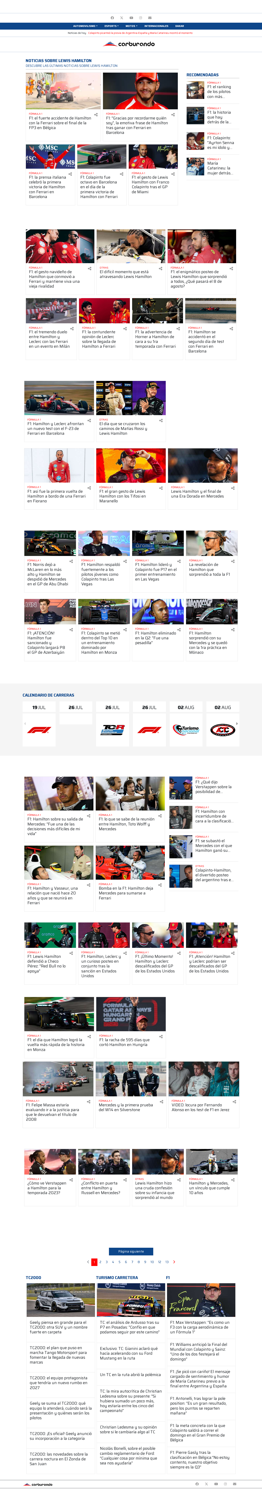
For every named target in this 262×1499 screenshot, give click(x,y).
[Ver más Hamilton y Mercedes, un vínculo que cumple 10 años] (212, 1161)
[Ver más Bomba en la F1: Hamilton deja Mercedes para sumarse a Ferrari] (130, 863)
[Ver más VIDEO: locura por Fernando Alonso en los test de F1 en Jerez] (204, 1079)
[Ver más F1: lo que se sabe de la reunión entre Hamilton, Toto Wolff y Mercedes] (130, 794)
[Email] (150, 18)
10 (152, 1261)
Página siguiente (131, 1251)
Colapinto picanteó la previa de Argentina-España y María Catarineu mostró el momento (140, 33)
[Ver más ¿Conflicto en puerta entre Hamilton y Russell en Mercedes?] (104, 1161)
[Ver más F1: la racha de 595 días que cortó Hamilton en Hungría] (131, 1014)
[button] (85, 26)
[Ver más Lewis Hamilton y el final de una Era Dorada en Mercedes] (203, 465)
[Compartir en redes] (96, 115)
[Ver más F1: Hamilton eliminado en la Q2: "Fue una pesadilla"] (158, 611)
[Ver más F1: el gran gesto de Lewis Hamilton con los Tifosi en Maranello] (131, 465)
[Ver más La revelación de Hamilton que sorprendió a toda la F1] (212, 543)
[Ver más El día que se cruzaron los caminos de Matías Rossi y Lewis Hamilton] (131, 398)
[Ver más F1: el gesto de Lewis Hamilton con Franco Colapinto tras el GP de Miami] (153, 156)
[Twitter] (121, 18)
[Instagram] (140, 18)
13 (167, 1261)
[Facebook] (112, 18)
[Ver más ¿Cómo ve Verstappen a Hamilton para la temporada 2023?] (50, 1161)
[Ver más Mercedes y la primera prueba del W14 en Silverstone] (131, 1079)
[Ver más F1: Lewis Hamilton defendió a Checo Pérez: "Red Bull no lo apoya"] (50, 935)
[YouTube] (131, 18)
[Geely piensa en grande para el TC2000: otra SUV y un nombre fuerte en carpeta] (61, 1300)
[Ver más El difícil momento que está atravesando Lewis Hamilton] (131, 246)
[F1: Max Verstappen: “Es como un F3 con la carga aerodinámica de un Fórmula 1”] (201, 1300)
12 (159, 1261)
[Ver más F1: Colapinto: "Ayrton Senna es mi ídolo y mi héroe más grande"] (195, 141)
